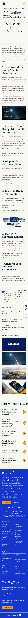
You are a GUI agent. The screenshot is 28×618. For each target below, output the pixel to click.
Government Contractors (5, 570)
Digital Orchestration (7, 542)
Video (16, 538)
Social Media (18, 536)
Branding (4, 526)
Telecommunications (19, 573)
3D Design (17, 545)
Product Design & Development (19, 527)
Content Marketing (6, 529)
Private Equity (18, 561)
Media (16, 557)
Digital (3, 539)
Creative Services (6, 531)
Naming (17, 524)
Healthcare (4, 573)
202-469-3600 (19, 516)
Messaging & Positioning (5, 545)
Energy (3, 565)
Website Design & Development (19, 541)
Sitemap (16, 513)
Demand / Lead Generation (5, 536)
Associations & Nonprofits (5, 555)
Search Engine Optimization (18, 533)
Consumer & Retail (6, 558)
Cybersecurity (5, 560)
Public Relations (18, 530)
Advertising (4, 524)
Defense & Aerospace (7, 563)
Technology (17, 571)
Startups (17, 568)
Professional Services (20, 564)
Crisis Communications (7, 533)
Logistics (17, 554)
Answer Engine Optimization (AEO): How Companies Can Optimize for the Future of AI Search (12, 595)
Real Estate (17, 566)
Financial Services (6, 567)
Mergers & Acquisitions (20, 559)
